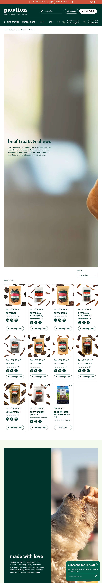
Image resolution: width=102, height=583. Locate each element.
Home (6, 30)
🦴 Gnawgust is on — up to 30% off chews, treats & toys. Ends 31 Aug (51, 2)
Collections (15, 30)
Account (73, 11)
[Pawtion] (15, 11)
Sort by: (80, 270)
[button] (88, 11)
